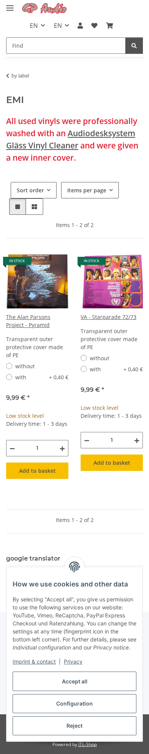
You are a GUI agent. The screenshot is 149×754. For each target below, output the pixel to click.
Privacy (73, 661)
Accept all (74, 681)
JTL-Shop (87, 744)
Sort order (30, 190)
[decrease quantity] (12, 448)
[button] (80, 25)
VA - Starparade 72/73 (108, 317)
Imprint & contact (34, 661)
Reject (74, 725)
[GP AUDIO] (45, 8)
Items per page (86, 190)
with (41, 377)
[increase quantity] (62, 448)
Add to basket (37, 470)
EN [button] (34, 25)
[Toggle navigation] (10, 5)
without (25, 366)
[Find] (134, 45)
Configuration (74, 703)
